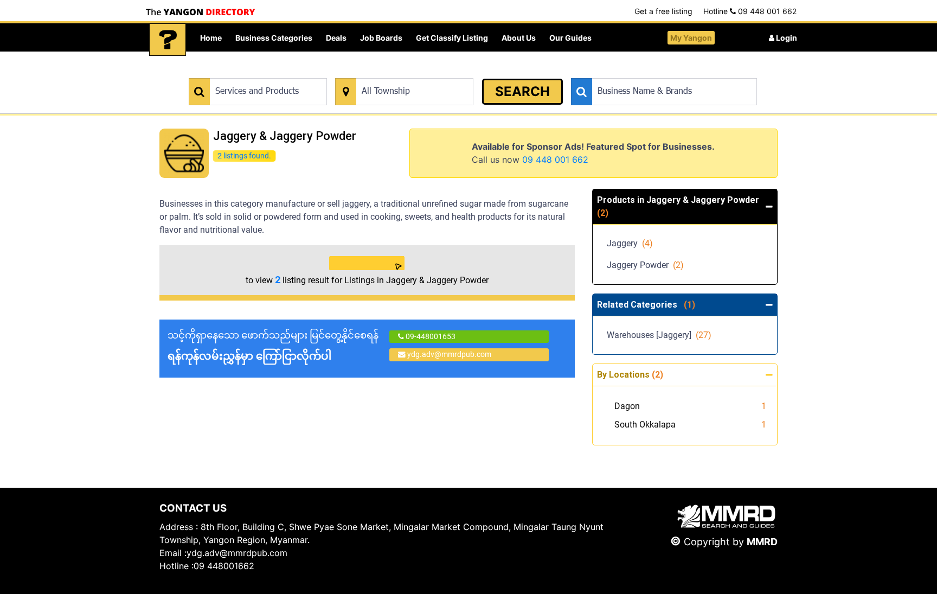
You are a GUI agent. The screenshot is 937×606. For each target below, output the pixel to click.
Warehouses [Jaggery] (659, 335)
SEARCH (522, 91)
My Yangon (691, 37)
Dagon (627, 406)
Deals (336, 37)
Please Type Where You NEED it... (391, 72)
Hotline (750, 11)
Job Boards (381, 37)
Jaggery (630, 243)
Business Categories (273, 37)
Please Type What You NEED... (239, 72)
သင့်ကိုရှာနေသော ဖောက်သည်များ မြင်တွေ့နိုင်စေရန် (273, 345)
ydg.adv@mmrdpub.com (449, 354)
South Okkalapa (645, 424)
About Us (519, 37)
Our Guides (570, 37)
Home (211, 37)
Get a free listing (663, 11)
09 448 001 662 (555, 159)
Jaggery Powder (645, 265)
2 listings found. (244, 155)
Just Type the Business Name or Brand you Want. (653, 72)
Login (785, 37)
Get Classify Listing (452, 37)
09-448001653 (429, 336)
